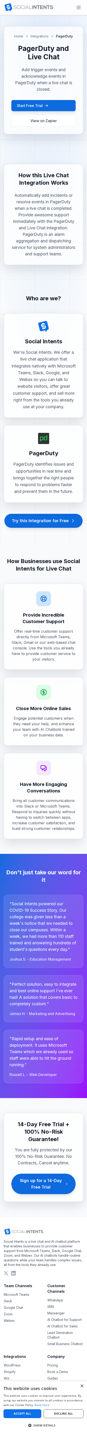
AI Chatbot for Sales (62, 1326)
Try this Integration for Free (40, 520)
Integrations (39, 36)
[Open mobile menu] (78, 7)
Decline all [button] (63, 1414)
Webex (9, 1321)
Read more (42, 1405)
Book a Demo (57, 1372)
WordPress (12, 1365)
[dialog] (43, 1407)
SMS (50, 1307)
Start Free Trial (30, 105)
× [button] (82, 1386)
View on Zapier (43, 120)
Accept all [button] (22, 1414)
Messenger (56, 1313)
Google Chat (13, 1307)
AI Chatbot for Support (64, 1320)
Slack (8, 1301)
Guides (52, 1378)
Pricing (52, 1365)
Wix (7, 1378)
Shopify (10, 1372)
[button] (43, 1425)
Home (18, 36)
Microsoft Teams (16, 1294)
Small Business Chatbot (65, 1344)
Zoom (8, 1314)
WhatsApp (55, 1300)
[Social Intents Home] (29, 7)
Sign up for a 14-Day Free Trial (41, 1183)
